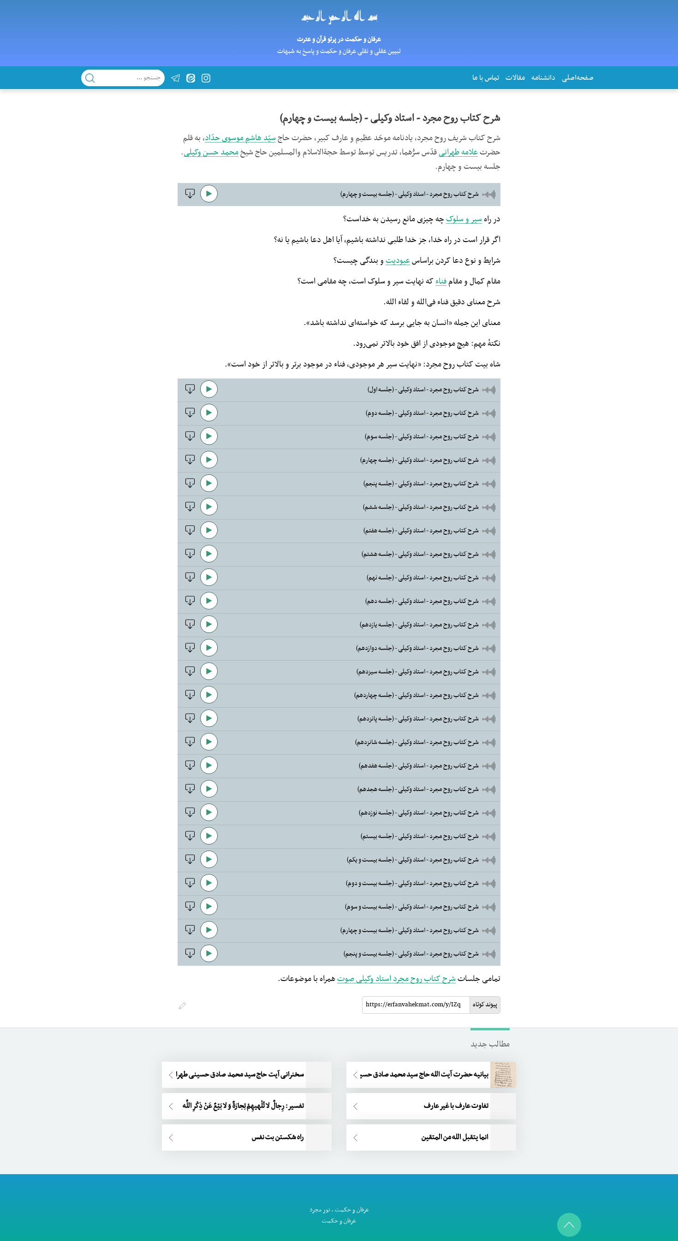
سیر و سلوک (464, 219)
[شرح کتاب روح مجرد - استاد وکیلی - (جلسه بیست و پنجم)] (188, 957)
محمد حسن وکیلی (211, 153)
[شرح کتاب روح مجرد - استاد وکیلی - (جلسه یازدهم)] (188, 627)
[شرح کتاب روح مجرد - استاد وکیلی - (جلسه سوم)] (188, 439)
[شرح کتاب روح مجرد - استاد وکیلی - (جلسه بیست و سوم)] (188, 910)
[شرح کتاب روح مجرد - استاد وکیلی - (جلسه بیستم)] (188, 839)
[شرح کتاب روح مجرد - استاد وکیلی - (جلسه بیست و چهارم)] (188, 197)
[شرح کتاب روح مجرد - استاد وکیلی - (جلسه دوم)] (188, 416)
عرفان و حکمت (352, 1210)
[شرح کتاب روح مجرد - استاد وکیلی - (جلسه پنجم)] (188, 486)
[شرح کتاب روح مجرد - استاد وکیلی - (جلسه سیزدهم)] (188, 674)
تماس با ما (485, 77)
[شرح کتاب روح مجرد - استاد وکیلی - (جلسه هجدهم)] (188, 792)
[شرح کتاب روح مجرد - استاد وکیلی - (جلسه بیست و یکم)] (188, 863)
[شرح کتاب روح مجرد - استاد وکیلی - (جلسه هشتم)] (188, 557)
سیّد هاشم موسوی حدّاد (240, 138)
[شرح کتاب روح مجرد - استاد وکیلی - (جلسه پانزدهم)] (188, 721)
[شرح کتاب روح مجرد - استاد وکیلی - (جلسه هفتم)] (188, 533)
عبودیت (398, 261)
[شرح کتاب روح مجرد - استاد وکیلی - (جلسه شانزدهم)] (188, 745)
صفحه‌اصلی (578, 77)
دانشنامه (543, 77)
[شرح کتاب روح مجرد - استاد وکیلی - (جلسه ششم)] (188, 510)
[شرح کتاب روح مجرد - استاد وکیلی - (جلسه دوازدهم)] (188, 651)
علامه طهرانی (458, 153)
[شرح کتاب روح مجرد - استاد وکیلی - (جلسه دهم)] (188, 604)
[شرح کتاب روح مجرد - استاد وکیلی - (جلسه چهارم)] (188, 463)
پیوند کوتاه (485, 1005)
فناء (440, 282)
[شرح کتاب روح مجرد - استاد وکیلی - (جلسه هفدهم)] (188, 768)
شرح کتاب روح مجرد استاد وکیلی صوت (396, 979)
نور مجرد (319, 1210)
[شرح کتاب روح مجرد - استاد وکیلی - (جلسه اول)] (188, 392)
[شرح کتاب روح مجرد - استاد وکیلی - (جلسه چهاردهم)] (188, 698)
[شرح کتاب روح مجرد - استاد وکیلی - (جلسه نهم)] (188, 580)
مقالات (515, 77)
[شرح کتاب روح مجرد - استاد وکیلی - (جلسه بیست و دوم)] (188, 886)
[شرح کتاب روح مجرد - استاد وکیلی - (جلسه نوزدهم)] (188, 816)
